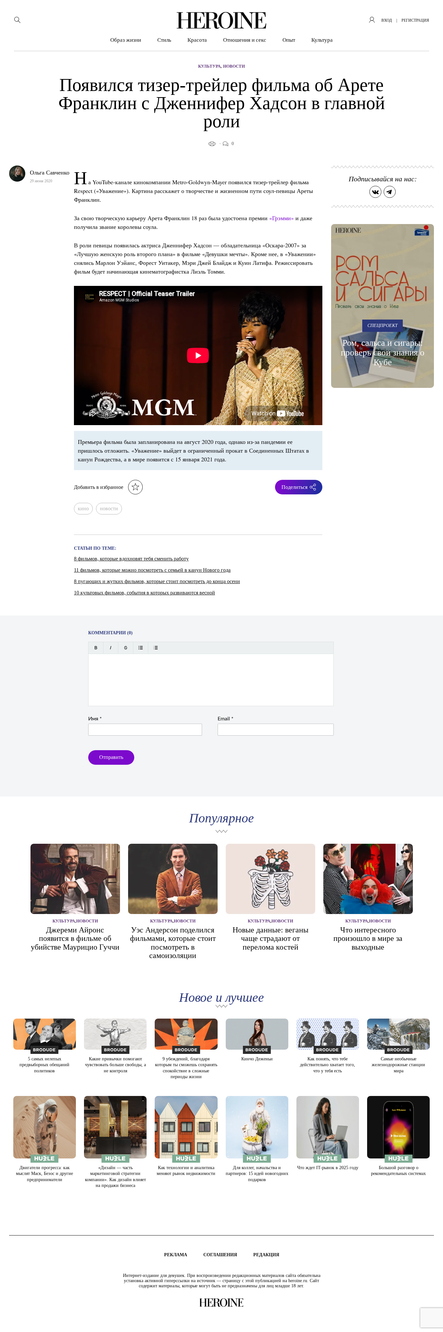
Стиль (164, 40)
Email (225, 718)
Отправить (111, 757)
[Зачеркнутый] (125, 647)
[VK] (375, 192)
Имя (95, 718)
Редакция (266, 1254)
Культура (322, 40)
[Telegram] (390, 192)
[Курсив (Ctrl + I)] (110, 647)
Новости (234, 66)
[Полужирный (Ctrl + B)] (96, 647)
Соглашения (220, 1254)
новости (109, 508)
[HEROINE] (221, 20)
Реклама (175, 1254)
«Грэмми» (281, 218)
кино (83, 508)
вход (386, 20)
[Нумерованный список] (155, 647)
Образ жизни (125, 40)
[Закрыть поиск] (429, 14)
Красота (197, 40)
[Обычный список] (140, 647)
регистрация (415, 20)
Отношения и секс (244, 40)
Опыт (288, 40)
